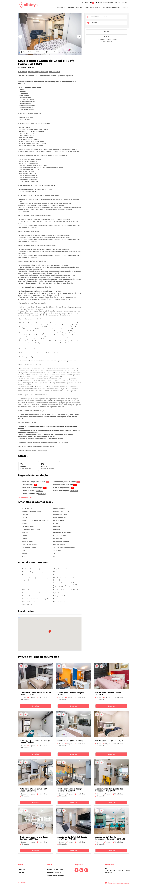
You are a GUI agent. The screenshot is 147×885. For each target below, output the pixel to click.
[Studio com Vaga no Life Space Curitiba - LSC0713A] (35, 821)
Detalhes (35, 706)
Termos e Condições (75, 7)
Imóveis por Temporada (111, 7)
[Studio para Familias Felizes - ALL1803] (111, 676)
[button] (79, 37)
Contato (126, 7)
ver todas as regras (25, 498)
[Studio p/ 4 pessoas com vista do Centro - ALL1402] (35, 724)
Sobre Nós (61, 7)
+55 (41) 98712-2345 (93, 7)
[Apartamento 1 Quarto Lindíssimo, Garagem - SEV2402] (111, 821)
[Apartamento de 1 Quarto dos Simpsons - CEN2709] (111, 772)
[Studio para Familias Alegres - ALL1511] (73, 676)
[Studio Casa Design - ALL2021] (111, 724)
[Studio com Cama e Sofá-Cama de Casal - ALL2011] (35, 676)
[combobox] (109, 23)
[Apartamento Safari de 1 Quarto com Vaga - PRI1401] (73, 821)
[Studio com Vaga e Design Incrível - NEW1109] (73, 772)
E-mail (107, 31)
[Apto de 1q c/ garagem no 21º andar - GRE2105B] (35, 772)
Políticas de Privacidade (55, 876)
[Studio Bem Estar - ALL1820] (73, 724)
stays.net (118, 882)
